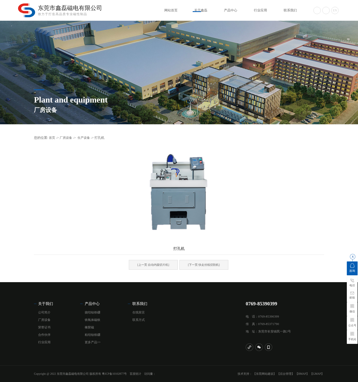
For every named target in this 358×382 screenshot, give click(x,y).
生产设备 (83, 137)
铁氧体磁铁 (92, 320)
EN (335, 10)
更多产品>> (92, 342)
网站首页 (171, 10)
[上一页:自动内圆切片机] (153, 264)
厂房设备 (66, 137)
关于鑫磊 (200, 10)
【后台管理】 (285, 373)
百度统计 (135, 373)
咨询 (352, 270)
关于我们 (45, 304)
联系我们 (290, 10)
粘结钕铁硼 (92, 334)
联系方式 (138, 320)
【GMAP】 (317, 373)
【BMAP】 (302, 373)
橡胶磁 (89, 327)
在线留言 (138, 312)
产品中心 (230, 10)
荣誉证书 (44, 327)
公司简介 (44, 312)
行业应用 (260, 10)
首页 (52, 137)
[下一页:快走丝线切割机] (204, 264)
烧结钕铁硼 (92, 312)
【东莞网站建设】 (264, 373)
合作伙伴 (44, 334)
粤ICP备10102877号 (114, 373)
